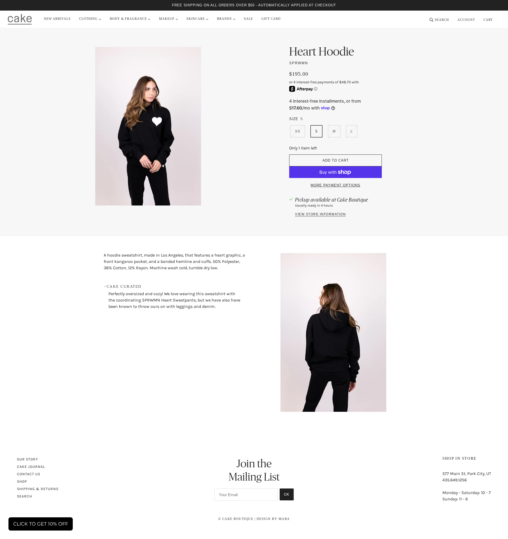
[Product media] (333, 332)
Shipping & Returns (37, 489)
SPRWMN (298, 63)
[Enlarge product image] (172, 126)
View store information (320, 214)
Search (24, 496)
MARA (284, 519)
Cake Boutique (352, 200)
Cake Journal (31, 466)
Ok (286, 494)
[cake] (20, 19)
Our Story (27, 459)
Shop (22, 481)
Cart (488, 19)
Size (293, 119)
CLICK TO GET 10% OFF (40, 524)
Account (466, 19)
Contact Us (28, 474)
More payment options (335, 185)
